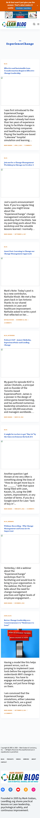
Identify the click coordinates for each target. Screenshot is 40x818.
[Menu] (38, 24)
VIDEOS (18, 759)
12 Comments (8, 713)
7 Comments (28, 145)
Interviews (11, 335)
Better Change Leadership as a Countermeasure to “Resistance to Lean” (19, 622)
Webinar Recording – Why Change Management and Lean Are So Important (18, 528)
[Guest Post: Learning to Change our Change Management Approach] (20, 271)
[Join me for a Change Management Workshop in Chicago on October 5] (20, 182)
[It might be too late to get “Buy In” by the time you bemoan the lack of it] (20, 454)
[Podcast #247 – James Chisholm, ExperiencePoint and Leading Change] (20, 362)
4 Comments (30, 509)
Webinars (11, 521)
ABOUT (34, 759)
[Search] (34, 24)
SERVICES (26, 759)
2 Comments (8, 323)
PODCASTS (10, 759)
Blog (5, 64)
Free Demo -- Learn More (23, 8)
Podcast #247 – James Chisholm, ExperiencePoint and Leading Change (17, 342)
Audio (6, 616)
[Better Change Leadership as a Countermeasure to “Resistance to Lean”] (20, 643)
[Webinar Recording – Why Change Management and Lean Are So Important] (20, 548)
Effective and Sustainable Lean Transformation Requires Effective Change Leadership (19, 70)
